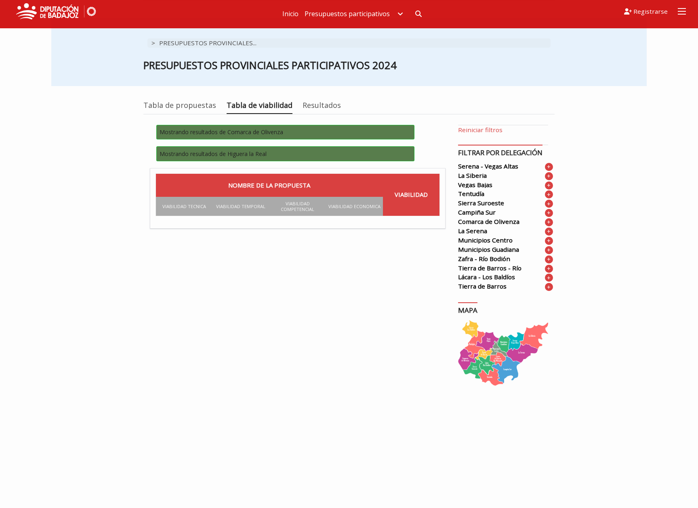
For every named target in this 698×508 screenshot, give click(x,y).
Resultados (322, 105)
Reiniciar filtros (480, 130)
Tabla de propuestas (179, 105)
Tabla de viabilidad (259, 105)
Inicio (290, 13)
